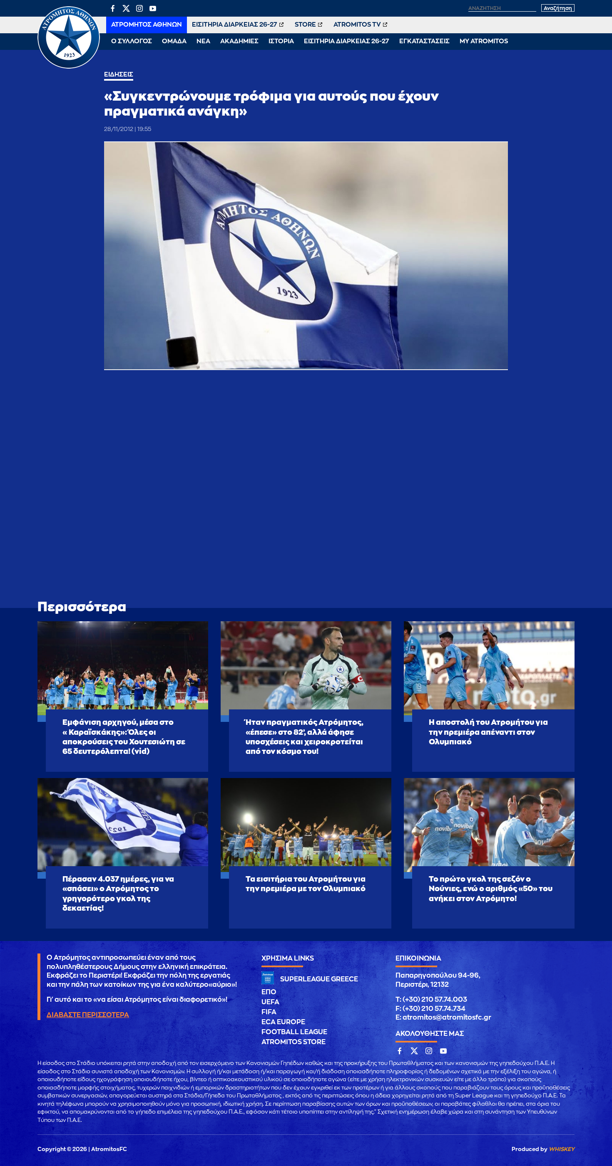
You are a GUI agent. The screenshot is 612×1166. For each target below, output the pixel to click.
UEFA (270, 1002)
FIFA (268, 1012)
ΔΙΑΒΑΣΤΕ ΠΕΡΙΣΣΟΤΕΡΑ (88, 1015)
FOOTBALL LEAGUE (294, 1032)
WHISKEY (562, 1149)
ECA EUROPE (283, 1022)
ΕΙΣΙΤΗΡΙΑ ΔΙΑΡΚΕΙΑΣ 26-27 (234, 25)
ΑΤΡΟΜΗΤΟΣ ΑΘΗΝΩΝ (146, 25)
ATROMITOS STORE (293, 1042)
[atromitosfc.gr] (68, 67)
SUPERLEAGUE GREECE (319, 979)
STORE (305, 25)
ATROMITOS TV (357, 25)
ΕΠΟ (268, 992)
